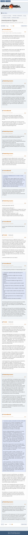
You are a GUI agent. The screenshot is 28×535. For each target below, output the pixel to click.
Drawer (5, 235)
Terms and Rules (13, 532)
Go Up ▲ (18, 532)
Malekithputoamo (8, 81)
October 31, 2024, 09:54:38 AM (7, 155)
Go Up (2, 524)
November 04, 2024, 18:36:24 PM (7, 202)
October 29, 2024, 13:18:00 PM (7, 31)
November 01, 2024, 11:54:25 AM (7, 172)
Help (9, 532)
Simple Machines (17, 533)
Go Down (3, 25)
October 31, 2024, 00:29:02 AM (7, 112)
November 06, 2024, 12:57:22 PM (7, 416)
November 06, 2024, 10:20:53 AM (7, 376)
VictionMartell (7, 29)
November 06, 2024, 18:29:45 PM (7, 503)
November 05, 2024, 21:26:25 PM (7, 265)
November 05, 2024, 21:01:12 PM (7, 237)
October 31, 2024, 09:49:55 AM (7, 133)
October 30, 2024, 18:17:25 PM (7, 82)
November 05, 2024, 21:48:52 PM (7, 324)
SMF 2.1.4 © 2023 (11, 533)
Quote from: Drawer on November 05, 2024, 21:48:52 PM (14, 420)
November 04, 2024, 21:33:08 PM (7, 223)
